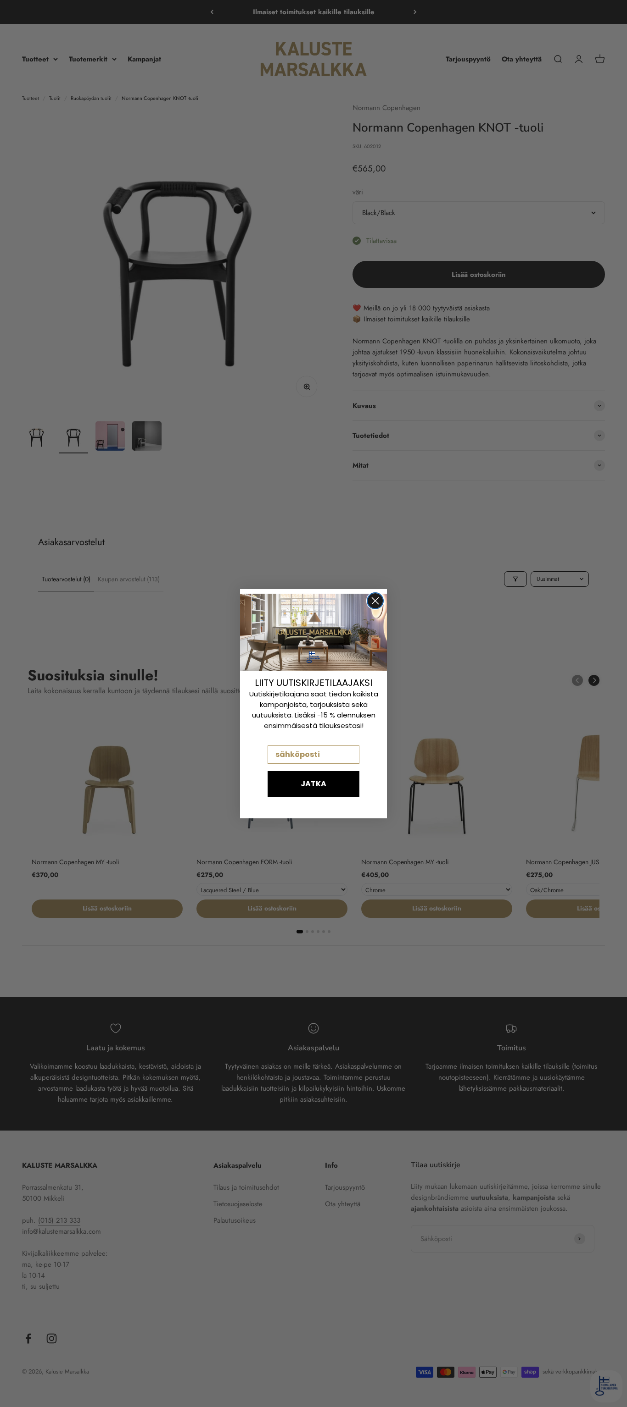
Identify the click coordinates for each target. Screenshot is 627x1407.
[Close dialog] (375, 601)
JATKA (313, 783)
